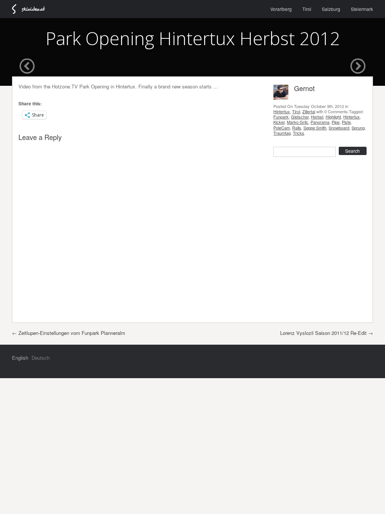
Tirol (306, 9)
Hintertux (281, 111)
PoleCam (281, 128)
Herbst (317, 117)
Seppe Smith (314, 128)
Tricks (298, 133)
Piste (346, 122)
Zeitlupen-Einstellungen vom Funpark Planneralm (68, 332)
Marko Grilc (297, 122)
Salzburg (331, 9)
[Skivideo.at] (32, 9)
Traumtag (282, 133)
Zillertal (308, 111)
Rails (296, 128)
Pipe (336, 122)
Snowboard (339, 128)
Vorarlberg (281, 9)
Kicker (279, 122)
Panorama (320, 122)
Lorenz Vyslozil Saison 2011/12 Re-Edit (326, 332)
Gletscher (300, 117)
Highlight (333, 117)
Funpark (281, 117)
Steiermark (362, 9)
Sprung (358, 128)
